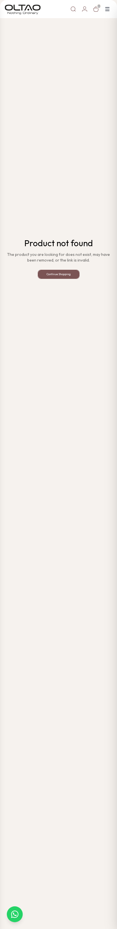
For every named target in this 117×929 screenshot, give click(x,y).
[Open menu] (107, 9)
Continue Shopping (59, 274)
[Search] (73, 9)
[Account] (85, 9)
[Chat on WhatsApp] (15, 914)
